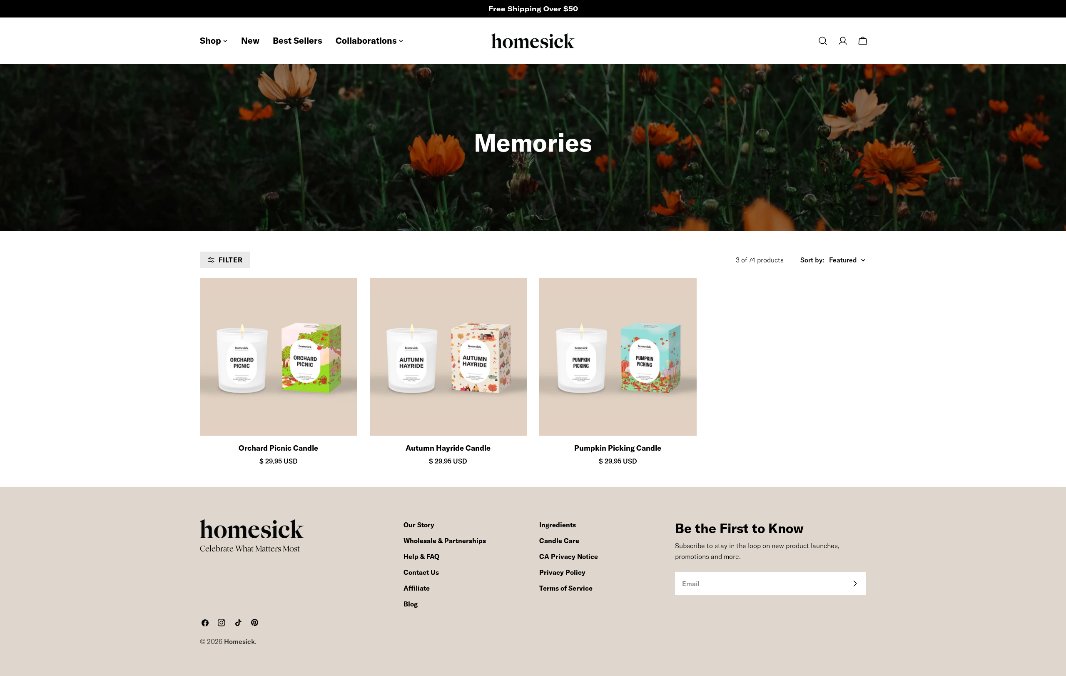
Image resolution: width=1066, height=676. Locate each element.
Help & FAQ (421, 556)
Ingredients (557, 525)
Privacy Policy (562, 572)
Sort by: (812, 260)
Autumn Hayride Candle (448, 448)
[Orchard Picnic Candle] (278, 357)
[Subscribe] (854, 583)
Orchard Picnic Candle (278, 448)
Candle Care (559, 540)
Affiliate (416, 588)
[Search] (822, 40)
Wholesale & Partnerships (444, 540)
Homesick (239, 641)
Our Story (418, 525)
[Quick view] (343, 298)
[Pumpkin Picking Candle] (618, 357)
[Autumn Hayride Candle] (448, 357)
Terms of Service (566, 588)
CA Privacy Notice (568, 556)
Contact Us (421, 572)
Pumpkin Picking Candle (617, 448)
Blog (410, 604)
